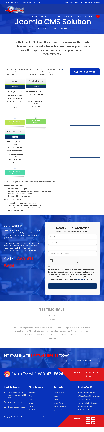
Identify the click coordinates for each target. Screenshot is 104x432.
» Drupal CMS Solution (79, 105)
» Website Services (78, 178)
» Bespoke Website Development (83, 86)
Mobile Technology (84, 410)
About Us (44, 16)
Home (34, 16)
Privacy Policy (81, 279)
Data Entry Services (84, 399)
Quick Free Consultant (61, 410)
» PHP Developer (77, 132)
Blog (78, 16)
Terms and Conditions (56, 282)
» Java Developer (78, 118)
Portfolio (68, 16)
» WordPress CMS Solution (81, 183)
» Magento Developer (79, 128)
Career (56, 399)
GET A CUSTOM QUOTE (14, 122)
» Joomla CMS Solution (79, 123)
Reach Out (36, 2)
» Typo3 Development (79, 155)
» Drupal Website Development (82, 114)
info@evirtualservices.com (91, 2)
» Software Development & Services (84, 146)
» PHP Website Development (81, 137)
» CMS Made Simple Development (83, 96)
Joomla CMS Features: (13, 185)
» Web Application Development (82, 160)
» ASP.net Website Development (82, 82)
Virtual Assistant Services (86, 392)
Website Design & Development (89, 396)
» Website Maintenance (79, 173)
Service (47, 29)
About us (32, 392)
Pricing (6, 2)
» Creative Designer (78, 100)
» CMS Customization (79, 91)
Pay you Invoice (59, 392)
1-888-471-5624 (74, 2)
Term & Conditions (60, 406)
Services (56, 16)
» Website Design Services (81, 169)
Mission (31, 403)
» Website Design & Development (83, 164)
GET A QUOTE (72, 286)
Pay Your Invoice (16, 2)
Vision (31, 399)
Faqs (30, 396)
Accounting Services (85, 406)
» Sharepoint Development (81, 141)
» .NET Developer (78, 77)
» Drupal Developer (78, 109)
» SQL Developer (77, 150)
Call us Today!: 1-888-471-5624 (83, 361)
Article (31, 406)
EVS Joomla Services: (13, 199)
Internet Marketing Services (87, 403)
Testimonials (27, 2)
